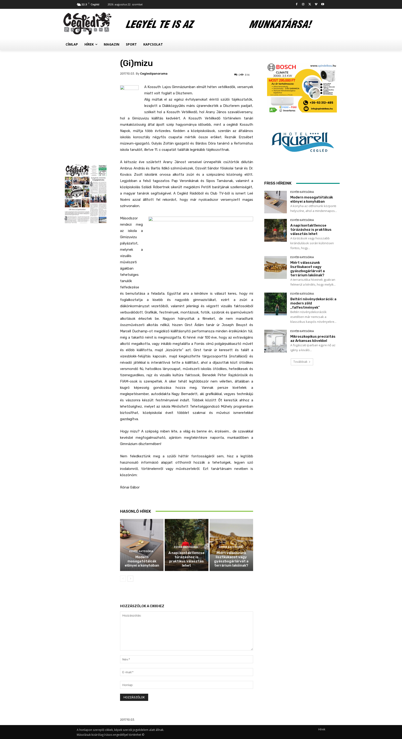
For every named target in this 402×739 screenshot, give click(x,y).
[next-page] (130, 579)
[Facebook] (296, 4)
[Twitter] (309, 4)
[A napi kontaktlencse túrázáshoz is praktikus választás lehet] (275, 230)
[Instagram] (303, 4)
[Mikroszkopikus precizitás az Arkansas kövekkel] (275, 341)
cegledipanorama (154, 73)
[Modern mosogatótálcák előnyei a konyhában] (142, 545)
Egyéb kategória (141, 551)
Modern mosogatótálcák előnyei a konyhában (142, 561)
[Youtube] (322, 4)
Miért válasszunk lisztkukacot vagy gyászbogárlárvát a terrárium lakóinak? (231, 559)
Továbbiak (300, 362)
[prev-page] (123, 579)
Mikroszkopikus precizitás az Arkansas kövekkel (312, 338)
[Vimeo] (316, 4)
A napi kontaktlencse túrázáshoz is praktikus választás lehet (186, 559)
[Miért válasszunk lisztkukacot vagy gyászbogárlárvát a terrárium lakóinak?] (275, 267)
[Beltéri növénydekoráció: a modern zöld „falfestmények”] (275, 304)
